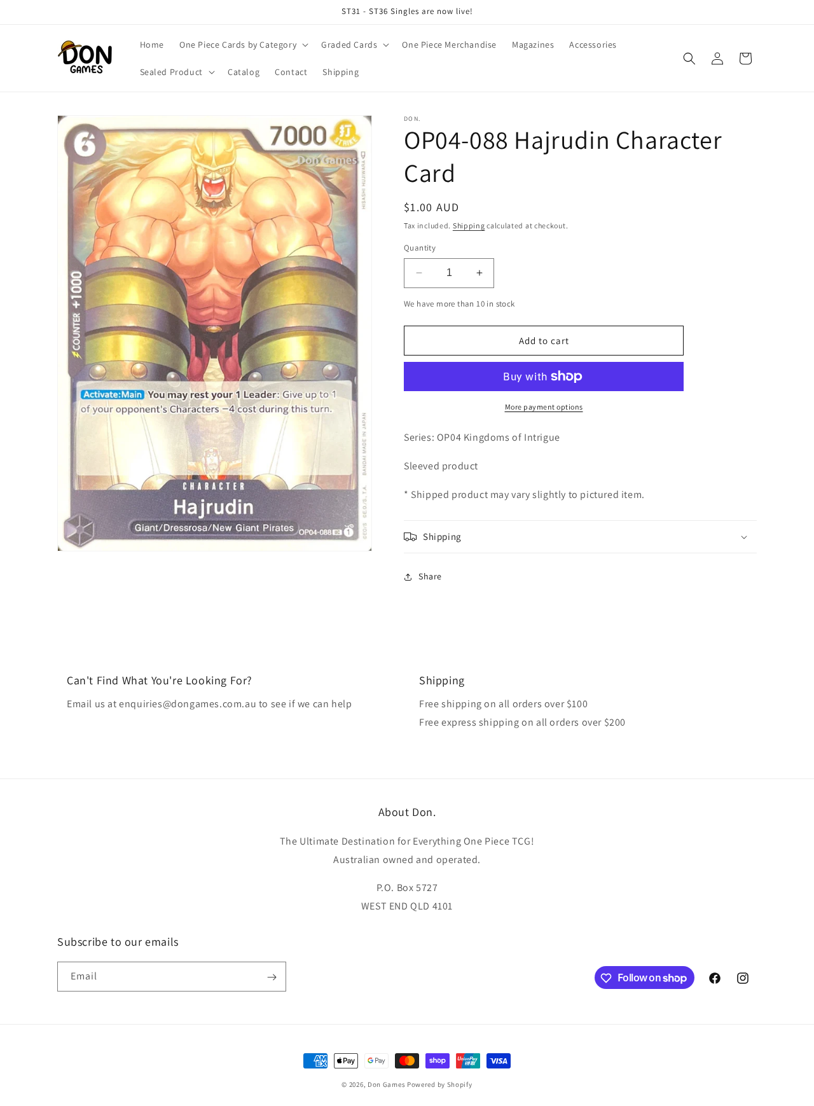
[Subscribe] (272, 977)
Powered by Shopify (440, 1084)
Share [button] (430, 576)
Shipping (469, 225)
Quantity (420, 247)
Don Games (386, 1084)
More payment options (544, 406)
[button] (243, 44)
